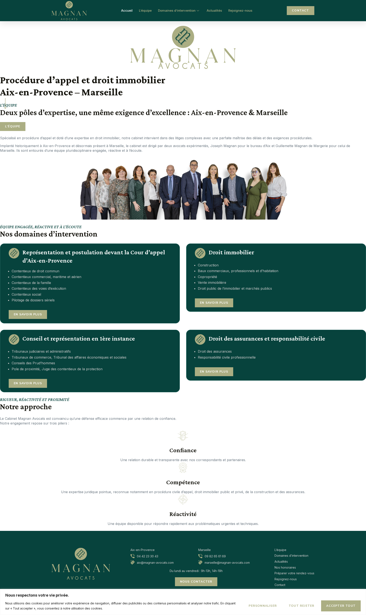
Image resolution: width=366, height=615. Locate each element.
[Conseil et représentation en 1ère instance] (14, 339)
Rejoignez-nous (240, 10)
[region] (183, 602)
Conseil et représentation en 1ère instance (79, 338)
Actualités (214, 10)
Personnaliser (263, 606)
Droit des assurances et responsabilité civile (267, 338)
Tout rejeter (301, 606)
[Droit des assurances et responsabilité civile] (200, 339)
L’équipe (145, 10)
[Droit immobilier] (200, 253)
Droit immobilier (231, 252)
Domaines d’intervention (176, 10)
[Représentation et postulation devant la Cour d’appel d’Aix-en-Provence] (14, 253)
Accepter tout (341, 606)
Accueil (127, 10)
